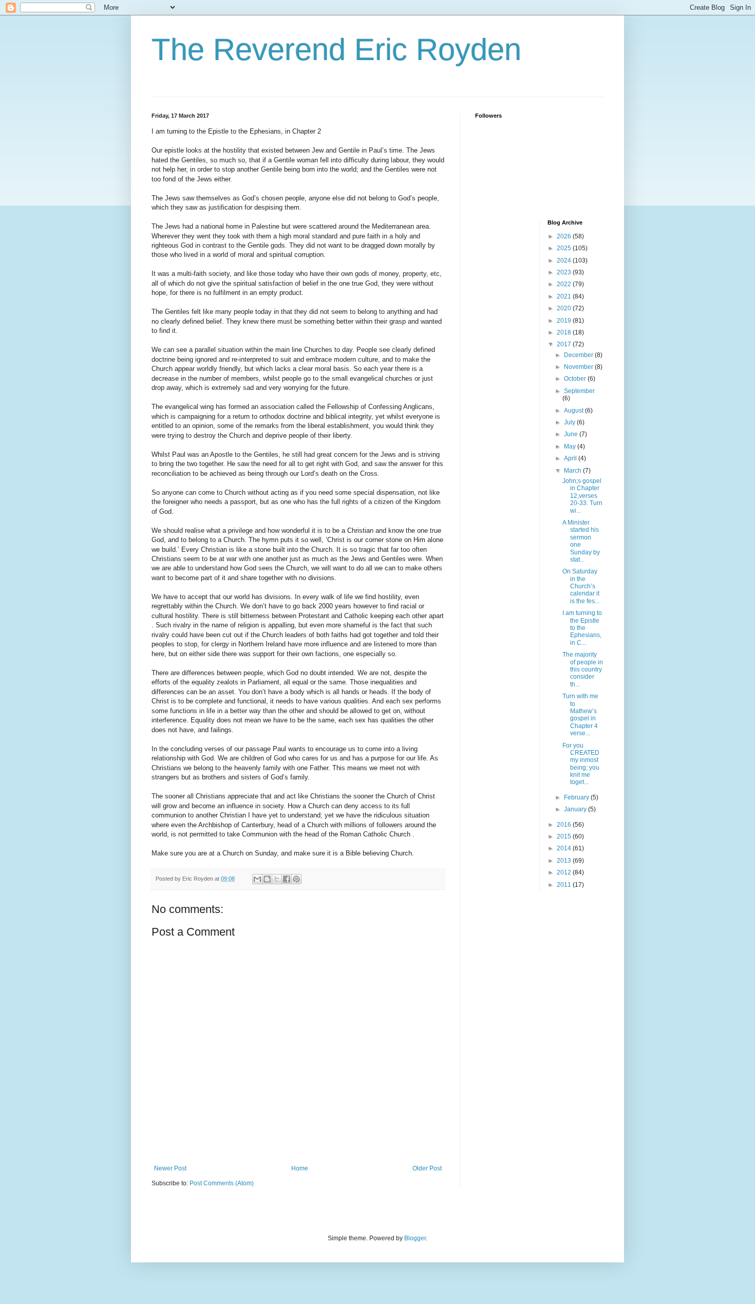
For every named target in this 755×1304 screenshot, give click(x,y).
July (570, 422)
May (570, 446)
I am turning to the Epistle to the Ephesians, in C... (582, 627)
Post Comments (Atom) (222, 1183)
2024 (565, 260)
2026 (565, 236)
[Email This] (257, 879)
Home (299, 1168)
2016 (565, 824)
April (571, 458)
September (579, 391)
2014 (565, 848)
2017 (565, 344)
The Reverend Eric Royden (336, 49)
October (576, 378)
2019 (565, 320)
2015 (565, 836)
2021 (565, 296)
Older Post (427, 1168)
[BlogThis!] (267, 879)
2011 (565, 884)
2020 (565, 308)
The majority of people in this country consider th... (582, 669)
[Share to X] (277, 879)
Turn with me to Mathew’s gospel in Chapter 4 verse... (580, 715)
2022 (565, 284)
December (579, 355)
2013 (565, 860)
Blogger (415, 1238)
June (571, 434)
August (574, 410)
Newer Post (170, 1168)
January (576, 809)
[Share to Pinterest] (296, 879)
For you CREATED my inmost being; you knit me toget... (580, 764)
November (579, 366)
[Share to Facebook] (286, 879)
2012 (565, 872)
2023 (565, 272)
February (577, 797)
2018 (565, 332)
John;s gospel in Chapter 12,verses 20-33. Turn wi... (582, 495)
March (573, 470)
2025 (565, 248)
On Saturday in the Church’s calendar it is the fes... (580, 586)
